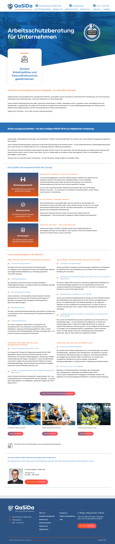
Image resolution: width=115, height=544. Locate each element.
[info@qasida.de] (70, 5)
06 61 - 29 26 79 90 (102, 6)
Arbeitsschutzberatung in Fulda (87, 427)
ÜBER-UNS (96, 9)
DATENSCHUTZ (85, 9)
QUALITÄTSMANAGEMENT (42, 9)
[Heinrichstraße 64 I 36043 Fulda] (36, 5)
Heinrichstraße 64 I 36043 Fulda (50, 6)
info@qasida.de (78, 6)
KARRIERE (107, 9)
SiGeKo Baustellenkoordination (51, 427)
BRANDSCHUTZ (58, 9)
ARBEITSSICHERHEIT (71, 9)
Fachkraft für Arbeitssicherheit (16, 427)
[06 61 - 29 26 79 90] (94, 5)
